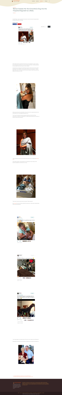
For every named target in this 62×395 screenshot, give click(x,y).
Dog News (14, 7)
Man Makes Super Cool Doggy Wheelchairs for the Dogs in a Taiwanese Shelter (23, 376)
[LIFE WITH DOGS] (16, 1)
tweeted (15, 203)
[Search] (49, 27)
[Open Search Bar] (49, 1)
